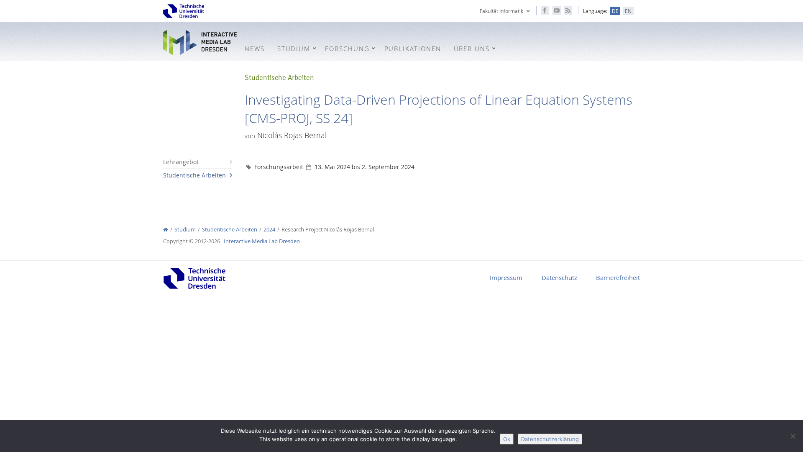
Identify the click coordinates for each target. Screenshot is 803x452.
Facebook (545, 10)
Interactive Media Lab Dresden (200, 42)
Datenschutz (559, 277)
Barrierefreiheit (618, 277)
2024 (269, 229)
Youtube (556, 10)
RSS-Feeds (568, 10)
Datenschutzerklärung (550, 439)
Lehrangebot (181, 162)
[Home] (165, 229)
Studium (185, 229)
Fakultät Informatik (501, 11)
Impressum (506, 277)
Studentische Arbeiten (194, 175)
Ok (506, 439)
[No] (792, 436)
